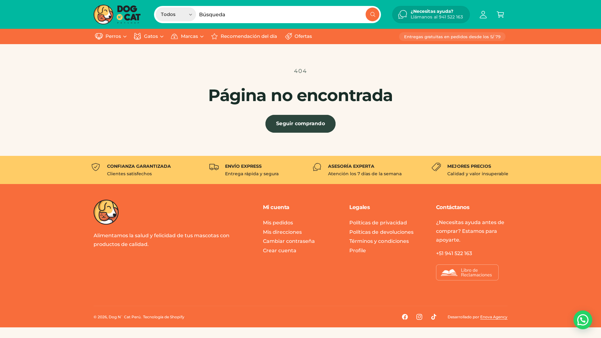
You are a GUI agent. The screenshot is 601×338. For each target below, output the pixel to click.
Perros (113, 36)
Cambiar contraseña (289, 241)
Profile (357, 250)
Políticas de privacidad (378, 223)
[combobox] (289, 14)
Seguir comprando (300, 123)
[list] (300, 169)
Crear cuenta (279, 250)
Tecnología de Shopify (163, 317)
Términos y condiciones (378, 241)
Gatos (151, 36)
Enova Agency (493, 317)
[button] (500, 14)
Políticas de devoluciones (381, 232)
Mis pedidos (278, 223)
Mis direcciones (282, 232)
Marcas (189, 36)
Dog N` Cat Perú (125, 317)
